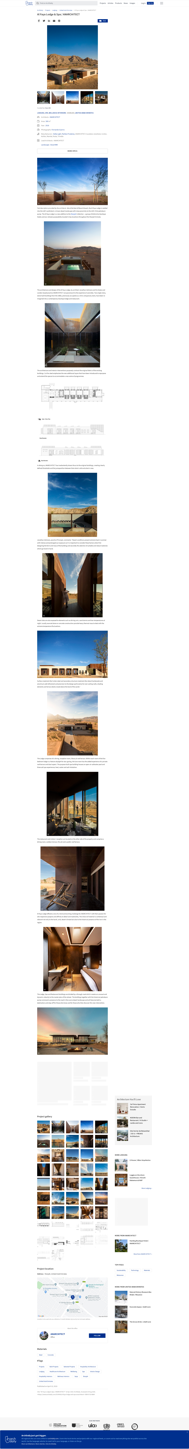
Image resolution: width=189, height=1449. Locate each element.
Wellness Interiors (57, 113)
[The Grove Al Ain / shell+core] (121, 1327)
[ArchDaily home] (29, 3)
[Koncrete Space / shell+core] (121, 1312)
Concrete (51, 1355)
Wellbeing (74, 1371)
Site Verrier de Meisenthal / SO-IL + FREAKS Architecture (139, 1134)
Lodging (40, 113)
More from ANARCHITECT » (143, 1254)
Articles (110, 3)
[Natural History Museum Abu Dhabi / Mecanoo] (121, 1297)
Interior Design (95, 1371)
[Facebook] (38, 20)
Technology (135, 1270)
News (126, 3)
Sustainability (121, 1270)
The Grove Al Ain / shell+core (140, 1322)
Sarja (76, 1376)
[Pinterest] (59, 20)
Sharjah (73, 214)
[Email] (54, 20)
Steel (40, 1355)
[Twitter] (44, 20)
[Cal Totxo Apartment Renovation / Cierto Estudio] (122, 1108)
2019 (47, 125)
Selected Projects (69, 1367)
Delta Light (57, 134)
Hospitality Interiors (45, 1376)
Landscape (45, 145)
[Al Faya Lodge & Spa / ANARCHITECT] (43, 1127)
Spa (46, 113)
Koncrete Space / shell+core (140, 1307)
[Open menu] (161, 3)
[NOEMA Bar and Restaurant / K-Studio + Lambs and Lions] (122, 1122)
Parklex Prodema (68, 134)
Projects (103, 3)
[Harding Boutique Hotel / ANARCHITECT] (121, 1246)
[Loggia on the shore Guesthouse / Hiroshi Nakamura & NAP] (121, 1180)
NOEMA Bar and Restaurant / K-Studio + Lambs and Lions (139, 1120)
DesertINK (54, 145)
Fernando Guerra (58, 130)
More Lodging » (147, 1188)
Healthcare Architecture (57, 1371)
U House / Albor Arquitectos (140, 1160)
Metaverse (120, 1275)
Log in (143, 3)
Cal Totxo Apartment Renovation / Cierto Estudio (138, 1107)
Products (118, 3)
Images (132, 3)
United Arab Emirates (84, 113)
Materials (147, 1270)
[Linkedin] (49, 20)
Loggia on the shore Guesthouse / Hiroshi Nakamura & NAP (138, 1178)
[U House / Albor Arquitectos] (121, 1165)
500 (47, 121)
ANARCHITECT (55, 117)
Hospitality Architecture (88, 1367)
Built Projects (54, 1367)
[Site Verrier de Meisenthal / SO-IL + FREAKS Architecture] (122, 1135)
